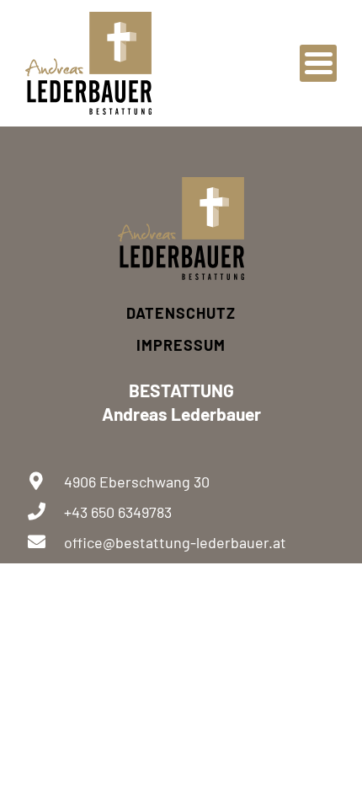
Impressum (181, 345)
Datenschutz (181, 313)
